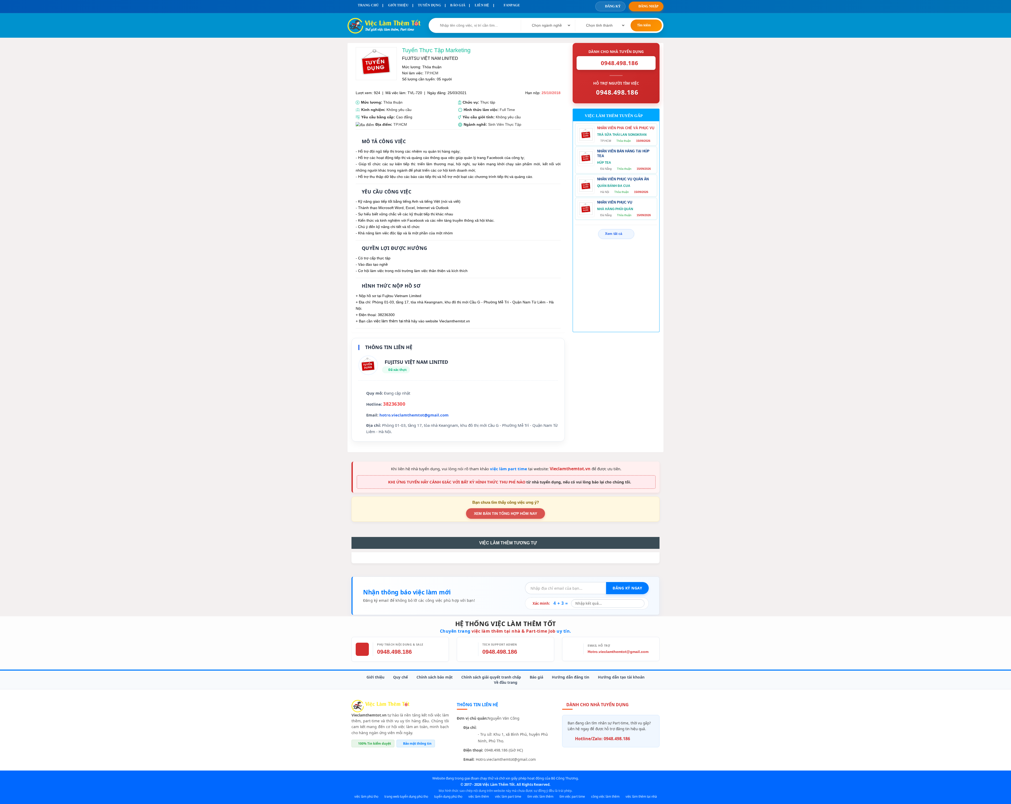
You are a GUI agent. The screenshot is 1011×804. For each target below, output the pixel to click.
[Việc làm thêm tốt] (380, 705)
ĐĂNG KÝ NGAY (627, 587)
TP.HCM (431, 73)
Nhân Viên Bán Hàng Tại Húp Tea (623, 153)
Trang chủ (368, 5)
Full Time (507, 110)
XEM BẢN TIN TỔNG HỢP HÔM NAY (505, 513)
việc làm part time (508, 468)
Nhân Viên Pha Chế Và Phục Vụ (625, 128)
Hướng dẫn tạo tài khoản (621, 677)
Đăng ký (613, 6)
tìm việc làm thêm (540, 796)
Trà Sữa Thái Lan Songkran (622, 135)
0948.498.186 (394, 651)
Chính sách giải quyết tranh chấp (491, 677)
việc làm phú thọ (366, 796)
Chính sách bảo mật (435, 677)
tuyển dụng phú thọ (448, 796)
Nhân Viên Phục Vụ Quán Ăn (623, 179)
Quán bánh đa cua (613, 186)
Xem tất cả (613, 234)
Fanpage (511, 5)
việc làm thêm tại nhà (641, 796)
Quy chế (400, 677)
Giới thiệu (375, 677)
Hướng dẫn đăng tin (570, 677)
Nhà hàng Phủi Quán (615, 209)
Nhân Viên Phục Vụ (614, 202)
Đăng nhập (648, 6)
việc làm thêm (478, 796)
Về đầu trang (505, 682)
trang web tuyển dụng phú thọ (406, 796)
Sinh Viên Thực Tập (504, 124)
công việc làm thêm (605, 796)
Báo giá (536, 677)
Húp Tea (604, 162)
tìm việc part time (572, 796)
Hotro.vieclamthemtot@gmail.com (618, 652)
